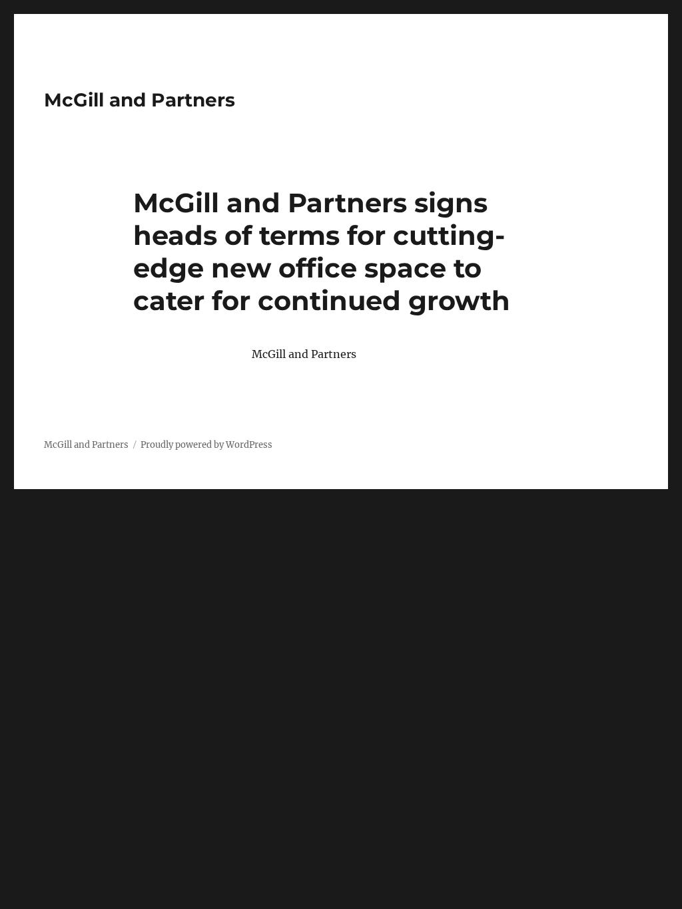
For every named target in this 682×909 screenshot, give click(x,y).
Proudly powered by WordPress (206, 445)
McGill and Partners (139, 100)
